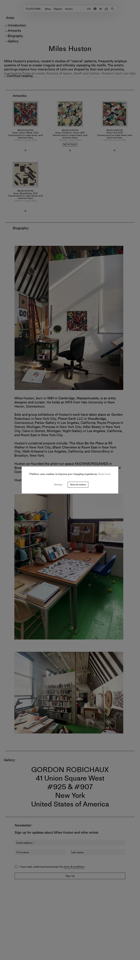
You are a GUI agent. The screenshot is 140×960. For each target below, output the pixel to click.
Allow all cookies (78, 484)
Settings (58, 484)
